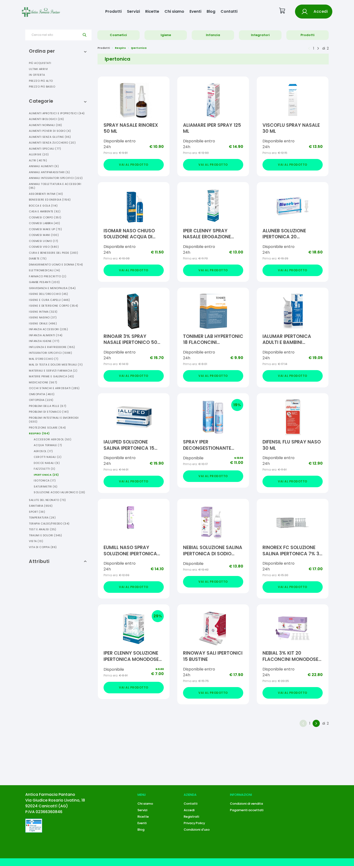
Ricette (152, 11)
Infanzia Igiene (44, 341)
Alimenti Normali (45, 125)
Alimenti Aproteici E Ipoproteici (57, 113)
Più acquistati (40, 63)
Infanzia (213, 35)
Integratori (260, 35)
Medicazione (43, 382)
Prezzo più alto (41, 81)
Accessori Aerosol (52, 439)
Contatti (229, 11)
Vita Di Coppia (43, 547)
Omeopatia (42, 394)
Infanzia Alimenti (46, 335)
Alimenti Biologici (46, 119)
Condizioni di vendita (246, 804)
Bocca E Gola (43, 206)
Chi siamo (174, 11)
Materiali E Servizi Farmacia (53, 371)
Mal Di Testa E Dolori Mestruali (56, 365)
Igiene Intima (43, 312)
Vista (36, 541)
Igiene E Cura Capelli (49, 300)
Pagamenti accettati (246, 810)
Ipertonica (46, 475)
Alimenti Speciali (45, 149)
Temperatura (42, 517)
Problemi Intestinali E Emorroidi (54, 420)
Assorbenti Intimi (46, 194)
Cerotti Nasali (47, 457)
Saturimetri (46, 486)
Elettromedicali (44, 270)
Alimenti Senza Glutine (50, 137)
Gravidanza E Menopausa (52, 288)
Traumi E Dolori (45, 535)
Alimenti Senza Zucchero (52, 143)
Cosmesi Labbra (44, 223)
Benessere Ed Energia (50, 200)
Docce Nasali (47, 463)
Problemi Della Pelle (47, 406)
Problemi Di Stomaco (49, 412)
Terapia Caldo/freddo (49, 523)
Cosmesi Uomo (43, 241)
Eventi (195, 11)
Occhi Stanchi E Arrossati (54, 388)
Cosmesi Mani (44, 235)
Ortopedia (41, 400)
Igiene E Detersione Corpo (53, 306)
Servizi (133, 11)
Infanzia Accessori (48, 329)
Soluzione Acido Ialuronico (59, 492)
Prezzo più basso (42, 86)
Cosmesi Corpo (45, 217)
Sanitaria (41, 506)
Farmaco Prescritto (47, 276)
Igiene (166, 35)
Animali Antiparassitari (49, 172)
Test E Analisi (42, 529)
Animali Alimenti (44, 166)
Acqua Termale (48, 445)
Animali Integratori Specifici (56, 178)
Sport (37, 512)
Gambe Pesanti (44, 282)
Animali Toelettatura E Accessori (55, 186)
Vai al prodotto (133, 165)
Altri (38, 160)
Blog (211, 11)
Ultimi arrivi (38, 69)
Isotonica (45, 480)
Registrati (191, 817)
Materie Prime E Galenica (51, 376)
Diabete (37, 258)
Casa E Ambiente (44, 211)
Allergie (39, 154)
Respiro (39, 433)
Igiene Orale (43, 323)
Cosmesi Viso (44, 247)
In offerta (37, 75)
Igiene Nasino (43, 317)
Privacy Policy (194, 823)
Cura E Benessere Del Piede (53, 253)
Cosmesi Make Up (45, 229)
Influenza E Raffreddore (52, 347)
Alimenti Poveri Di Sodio (50, 131)
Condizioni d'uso (197, 830)
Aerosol (43, 451)
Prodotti (113, 11)
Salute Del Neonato (47, 500)
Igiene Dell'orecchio (48, 294)
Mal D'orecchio (43, 359)
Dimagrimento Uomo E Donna (56, 264)
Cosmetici (118, 35)
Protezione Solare (47, 428)
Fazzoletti (44, 469)
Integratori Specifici (50, 353)
